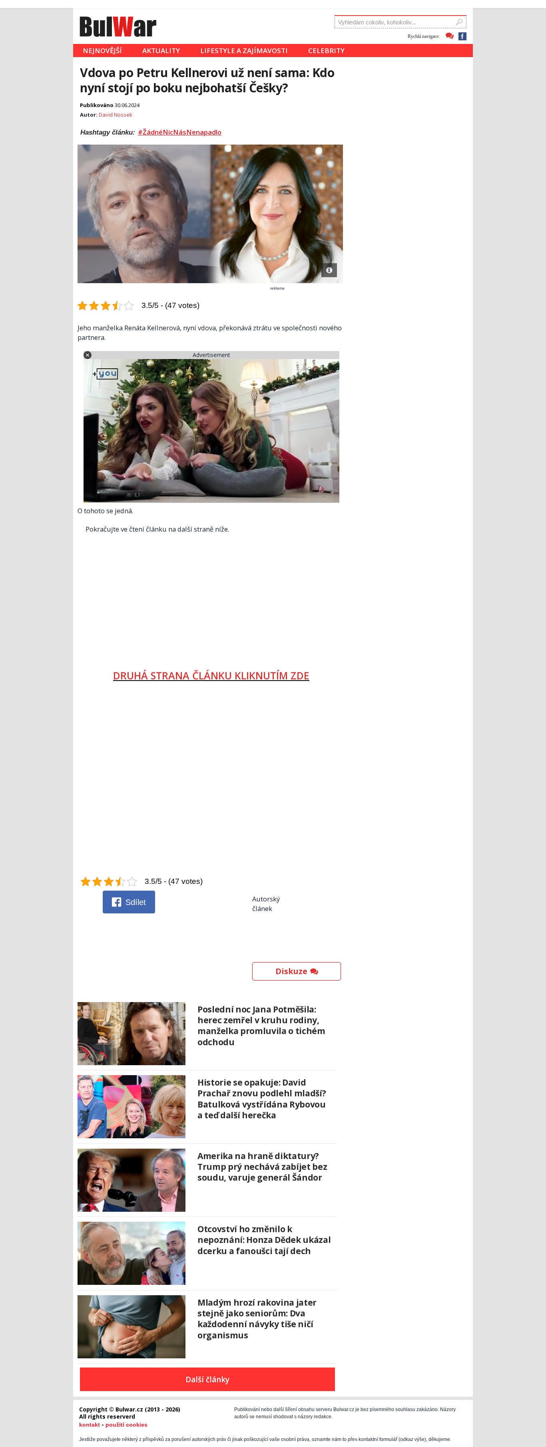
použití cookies (126, 1424)
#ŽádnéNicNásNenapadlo (179, 132)
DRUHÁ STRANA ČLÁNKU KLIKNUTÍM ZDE (211, 675)
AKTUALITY (161, 50)
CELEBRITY (326, 50)
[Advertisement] (211, 599)
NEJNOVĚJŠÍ (102, 50)
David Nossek (115, 114)
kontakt (89, 1424)
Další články (207, 1379)
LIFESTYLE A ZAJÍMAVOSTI (244, 50)
